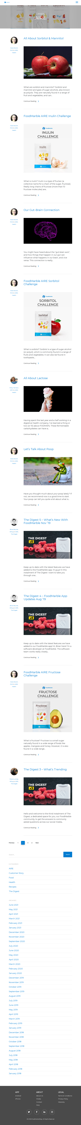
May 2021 (13, 909)
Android (18, 1096)
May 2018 (13, 1060)
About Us (39, 1096)
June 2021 (13, 905)
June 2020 (14, 950)
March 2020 (14, 964)
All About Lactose (36, 378)
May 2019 (13, 1010)
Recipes (12, 887)
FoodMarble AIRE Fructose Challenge (42, 674)
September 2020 (17, 941)
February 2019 (15, 1023)
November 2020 (16, 937)
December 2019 (16, 978)
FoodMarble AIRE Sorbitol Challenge (41, 282)
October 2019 (15, 987)
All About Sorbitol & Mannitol (43, 38)
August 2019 (14, 996)
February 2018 (15, 1069)
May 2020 (13, 955)
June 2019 (13, 1005)
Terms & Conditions (65, 1096)
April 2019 (13, 1014)
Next (37, 843)
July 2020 (13, 946)
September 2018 (16, 1046)
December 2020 (16, 932)
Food (11, 878)
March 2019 (14, 1019)
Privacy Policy (63, 1099)
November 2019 (16, 982)
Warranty (61, 1102)
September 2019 (16, 991)
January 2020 (15, 973)
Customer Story (16, 873)
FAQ (38, 1105)
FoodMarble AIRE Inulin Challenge (47, 116)
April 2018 (13, 1064)
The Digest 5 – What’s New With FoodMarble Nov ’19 (46, 521)
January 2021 (15, 928)
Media (38, 1099)
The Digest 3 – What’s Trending (45, 769)
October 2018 (15, 1041)
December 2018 (16, 1032)
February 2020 (16, 969)
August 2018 (14, 1051)
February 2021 (15, 923)
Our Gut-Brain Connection (41, 210)
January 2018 (15, 1073)
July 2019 (13, 1000)
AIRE (16, 50)
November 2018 (16, 1037)
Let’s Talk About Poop (39, 449)
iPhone (17, 1099)
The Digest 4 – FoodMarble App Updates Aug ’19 (45, 597)
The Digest (14, 534)
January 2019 (15, 1028)
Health (14, 52)
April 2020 (14, 959)
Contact (39, 1102)
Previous (11, 843)
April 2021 (13, 914)
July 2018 (13, 1055)
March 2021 (14, 918)
